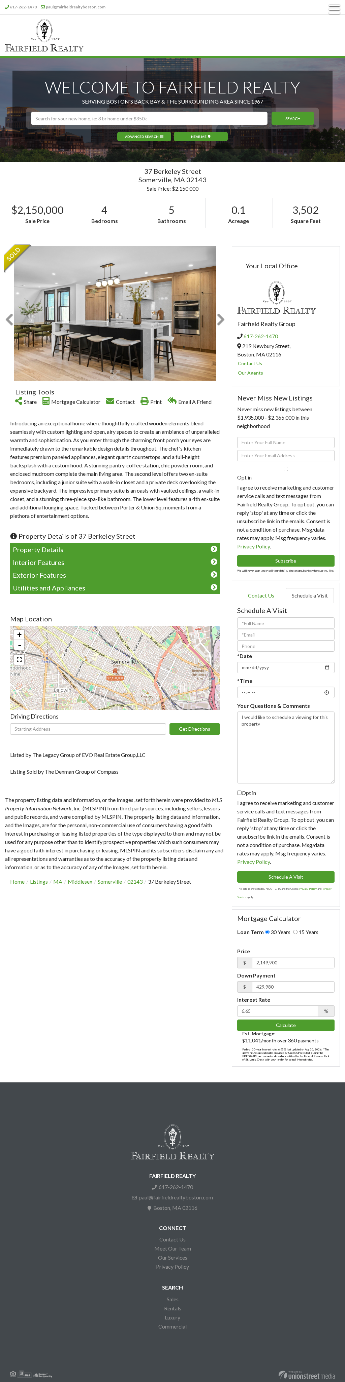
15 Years (307, 932)
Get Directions (194, 729)
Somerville (110, 881)
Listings (39, 881)
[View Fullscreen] (19, 660)
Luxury (172, 1317)
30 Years (280, 932)
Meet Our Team (172, 1248)
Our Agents (250, 373)
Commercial (172, 1326)
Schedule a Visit (310, 595)
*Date (244, 656)
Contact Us (250, 363)
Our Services (172, 1257)
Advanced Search (142, 137)
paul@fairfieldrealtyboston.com (75, 6)
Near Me (199, 137)
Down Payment (256, 975)
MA (57, 881)
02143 (135, 881)
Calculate (286, 1025)
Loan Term (250, 932)
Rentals (172, 1308)
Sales (173, 1299)
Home (17, 881)
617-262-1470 (23, 6)
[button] (293, 118)
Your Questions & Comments (273, 705)
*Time (244, 681)
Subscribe (285, 561)
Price (243, 951)
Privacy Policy (253, 546)
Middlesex (80, 881)
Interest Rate (253, 999)
